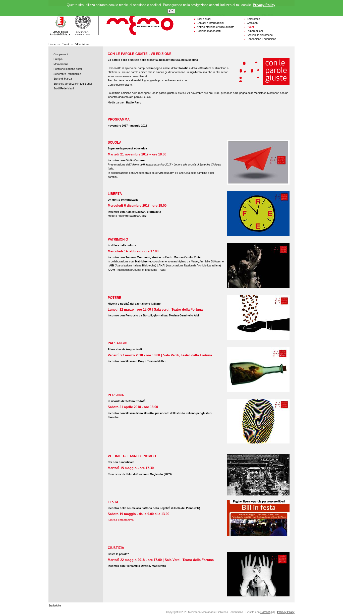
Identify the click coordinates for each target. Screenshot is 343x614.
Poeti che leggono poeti (67, 68)
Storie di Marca (62, 78)
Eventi (250, 26)
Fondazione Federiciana (261, 38)
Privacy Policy (286, 611)
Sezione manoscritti (208, 30)
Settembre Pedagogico (67, 73)
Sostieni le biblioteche (260, 34)
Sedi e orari (203, 18)
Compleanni (60, 54)
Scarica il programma (121, 519)
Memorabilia (60, 64)
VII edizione (82, 44)
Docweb (265, 611)
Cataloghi (252, 22)
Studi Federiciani (63, 88)
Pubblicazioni (255, 30)
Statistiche (54, 605)
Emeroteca (253, 18)
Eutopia (58, 59)
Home (52, 44)
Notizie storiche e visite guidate (215, 26)
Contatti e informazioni (210, 22)
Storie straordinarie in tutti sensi (72, 83)
